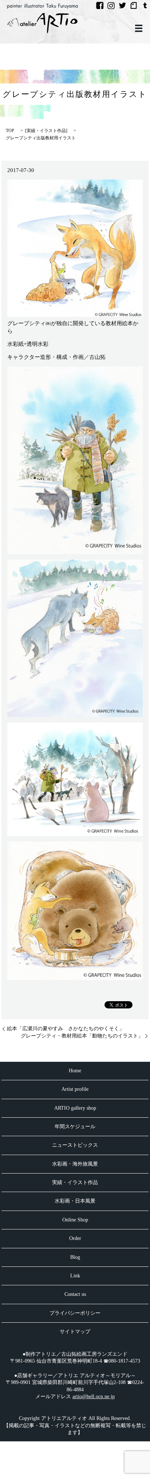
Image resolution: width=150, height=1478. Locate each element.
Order (75, 1238)
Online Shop (75, 1220)
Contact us (75, 1294)
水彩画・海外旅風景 (75, 1164)
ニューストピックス (75, 1145)
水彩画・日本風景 (75, 1201)
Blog (75, 1257)
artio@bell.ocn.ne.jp (93, 1396)
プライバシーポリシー (75, 1313)
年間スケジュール (75, 1126)
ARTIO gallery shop (75, 1108)
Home (75, 1070)
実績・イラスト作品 (46, 130)
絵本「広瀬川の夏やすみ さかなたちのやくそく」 (65, 1028)
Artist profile (75, 1089)
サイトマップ (75, 1331)
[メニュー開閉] (138, 28)
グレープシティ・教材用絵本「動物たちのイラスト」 (82, 1036)
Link (75, 1275)
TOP (10, 130)
